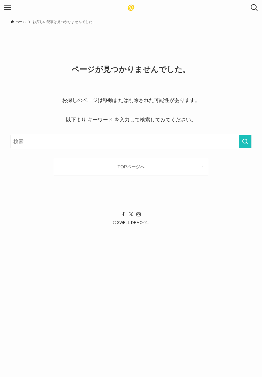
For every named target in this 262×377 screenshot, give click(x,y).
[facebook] (123, 214)
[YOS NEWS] (131, 7)
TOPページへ (131, 166)
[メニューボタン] (7, 7)
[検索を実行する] (245, 141)
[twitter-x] (131, 214)
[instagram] (139, 214)
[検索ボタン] (254, 7)
